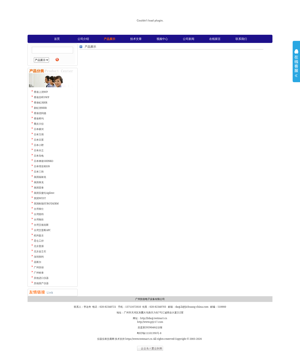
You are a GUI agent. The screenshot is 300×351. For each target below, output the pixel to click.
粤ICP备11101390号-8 (149, 333)
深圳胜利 (39, 256)
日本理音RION (42, 166)
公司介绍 (83, 39)
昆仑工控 (39, 240)
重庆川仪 (39, 124)
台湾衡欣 (39, 219)
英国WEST (40, 198)
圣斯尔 (37, 262)
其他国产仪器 (41, 283)
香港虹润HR (40, 102)
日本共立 (39, 150)
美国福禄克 (40, 177)
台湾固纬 (39, 214)
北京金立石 (40, 251)
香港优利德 (40, 113)
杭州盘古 (39, 235)
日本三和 (39, 171)
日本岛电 (39, 155)
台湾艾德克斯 (41, 225)
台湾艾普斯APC (42, 230)
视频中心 (162, 39)
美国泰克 (39, 182)
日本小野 (39, 145)
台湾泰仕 (39, 209)
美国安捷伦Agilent (44, 193)
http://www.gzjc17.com (150, 322)
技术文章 (136, 39)
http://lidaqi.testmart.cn (153, 318)
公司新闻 (188, 39)
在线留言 (215, 39)
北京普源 (39, 246)
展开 (296, 65)
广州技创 (39, 267)
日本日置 (39, 139)
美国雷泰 (39, 187)
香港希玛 (39, 118)
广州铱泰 (39, 272)
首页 (57, 39)
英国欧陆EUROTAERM (46, 203)
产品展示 (109, 39)
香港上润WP (41, 92)
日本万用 (39, 134)
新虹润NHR (40, 108)
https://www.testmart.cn (138, 339)
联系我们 (241, 39)
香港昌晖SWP (41, 97)
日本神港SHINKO (43, 161)
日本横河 (39, 129)
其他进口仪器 (41, 278)
